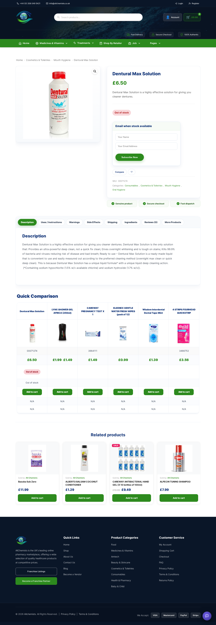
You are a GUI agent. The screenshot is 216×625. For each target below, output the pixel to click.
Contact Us (69, 562)
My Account (165, 544)
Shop (66, 550)
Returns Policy (166, 580)
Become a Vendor (72, 574)
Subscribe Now (129, 157)
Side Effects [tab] (93, 222)
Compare (119, 172)
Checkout (164, 556)
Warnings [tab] (74, 222)
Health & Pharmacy (121, 580)
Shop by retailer (113, 43)
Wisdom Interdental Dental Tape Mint (153, 311)
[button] (95, 71)
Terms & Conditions (169, 574)
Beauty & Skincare (120, 562)
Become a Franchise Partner (36, 581)
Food (113, 544)
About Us (68, 556)
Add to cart (32, 392)
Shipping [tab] (112, 222)
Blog (65, 568)
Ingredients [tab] (131, 222)
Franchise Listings (36, 571)
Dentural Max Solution (32, 311)
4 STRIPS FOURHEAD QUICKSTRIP (184, 311)
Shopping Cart (166, 550)
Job (134, 43)
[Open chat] (207, 616)
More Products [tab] (173, 222)
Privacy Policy (166, 568)
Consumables (131, 185)
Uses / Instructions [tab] (51, 222)
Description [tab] (27, 222)
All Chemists (31, 478)
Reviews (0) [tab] (151, 222)
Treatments (83, 43)
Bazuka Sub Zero (27, 481)
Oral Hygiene (118, 189)
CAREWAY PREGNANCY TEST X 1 (92, 311)
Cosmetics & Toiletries (38, 60)
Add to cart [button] (62, 392)
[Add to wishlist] (131, 172)
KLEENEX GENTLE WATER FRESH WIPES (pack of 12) (123, 311)
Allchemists (30, 614)
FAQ (161, 562)
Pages (153, 43)
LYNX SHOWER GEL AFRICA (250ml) (62, 311)
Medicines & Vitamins (52, 43)
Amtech (115, 556)
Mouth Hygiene (62, 60)
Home (26, 43)
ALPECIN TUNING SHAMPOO (175, 481)
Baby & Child (117, 586)
